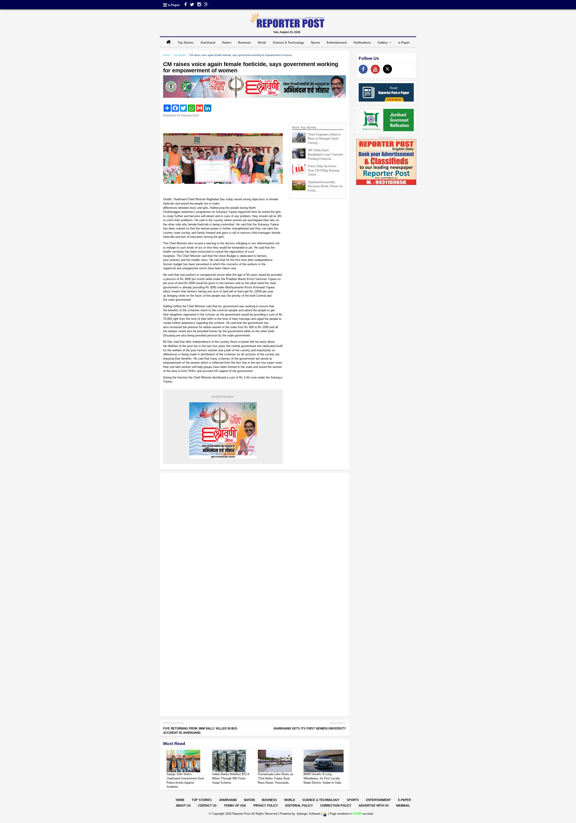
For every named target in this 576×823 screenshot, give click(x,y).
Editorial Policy (299, 805)
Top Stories (186, 42)
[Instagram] (199, 5)
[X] (387, 69)
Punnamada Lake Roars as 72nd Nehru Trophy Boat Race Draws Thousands (275, 778)
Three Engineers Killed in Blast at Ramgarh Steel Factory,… (324, 139)
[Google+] (206, 5)
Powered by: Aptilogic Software (300, 813)
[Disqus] (254, 534)
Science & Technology (288, 42)
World (262, 42)
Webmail (403, 805)
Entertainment (337, 42)
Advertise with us (374, 805)
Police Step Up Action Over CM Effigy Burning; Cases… (324, 170)
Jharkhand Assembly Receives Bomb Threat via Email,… (325, 186)
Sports (315, 42)
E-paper (404, 800)
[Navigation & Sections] (165, 5)
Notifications (362, 42)
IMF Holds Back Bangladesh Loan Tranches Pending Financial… (325, 154)
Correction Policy (335, 805)
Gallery (383, 42)
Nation (226, 42)
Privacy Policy (265, 805)
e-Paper (174, 5)
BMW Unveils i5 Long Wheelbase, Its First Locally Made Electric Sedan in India (322, 778)
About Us (183, 805)
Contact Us (207, 805)
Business (244, 42)
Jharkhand (207, 42)
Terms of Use (235, 805)
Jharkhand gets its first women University (309, 728)
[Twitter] (192, 5)
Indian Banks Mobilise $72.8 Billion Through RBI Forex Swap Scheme (230, 778)
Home (166, 55)
